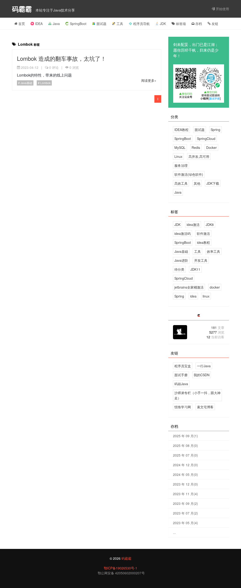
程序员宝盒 (182, 365)
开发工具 (200, 260)
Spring (215, 129)
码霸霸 (23, 9)
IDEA (39, 23)
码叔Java (181, 383)
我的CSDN (201, 374)
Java (56, 23)
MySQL (179, 147)
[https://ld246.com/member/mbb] (198, 315)
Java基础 (26, 83)
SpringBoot (78, 23)
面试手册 (181, 374)
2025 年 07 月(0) (185, 455)
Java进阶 (181, 260)
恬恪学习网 (182, 406)
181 (217, 327)
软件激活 (203, 233)
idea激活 (193, 224)
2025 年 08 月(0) (185, 445)
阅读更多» (148, 80)
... (174, 532)
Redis (196, 147)
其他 (197, 183)
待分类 (179, 269)
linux (206, 296)
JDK (163, 23)
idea (193, 296)
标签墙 (180, 23)
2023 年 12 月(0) (185, 484)
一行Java (204, 365)
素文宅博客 (205, 406)
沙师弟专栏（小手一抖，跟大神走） (197, 395)
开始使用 (222, 8)
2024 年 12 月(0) (185, 464)
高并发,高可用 (199, 156)
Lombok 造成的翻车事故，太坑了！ (61, 58)
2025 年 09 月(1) (185, 435)
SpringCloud (206, 138)
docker (215, 287)
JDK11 (195, 269)
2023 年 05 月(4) (185, 522)
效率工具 (213, 251)
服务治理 (181, 165)
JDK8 (210, 224)
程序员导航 (141, 23)
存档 (198, 23)
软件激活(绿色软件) (188, 174)
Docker (211, 147)
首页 (21, 23)
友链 (214, 23)
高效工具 (181, 183)
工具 (119, 23)
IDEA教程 (181, 129)
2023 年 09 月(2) (185, 503)
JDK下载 (212, 183)
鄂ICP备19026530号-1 (120, 568)
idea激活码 (182, 233)
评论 (54, 67)
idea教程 (203, 242)
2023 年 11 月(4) (185, 493)
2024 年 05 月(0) (185, 474)
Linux (178, 156)
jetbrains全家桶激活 (189, 287)
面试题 (101, 23)
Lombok (45, 83)
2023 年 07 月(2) (185, 513)
